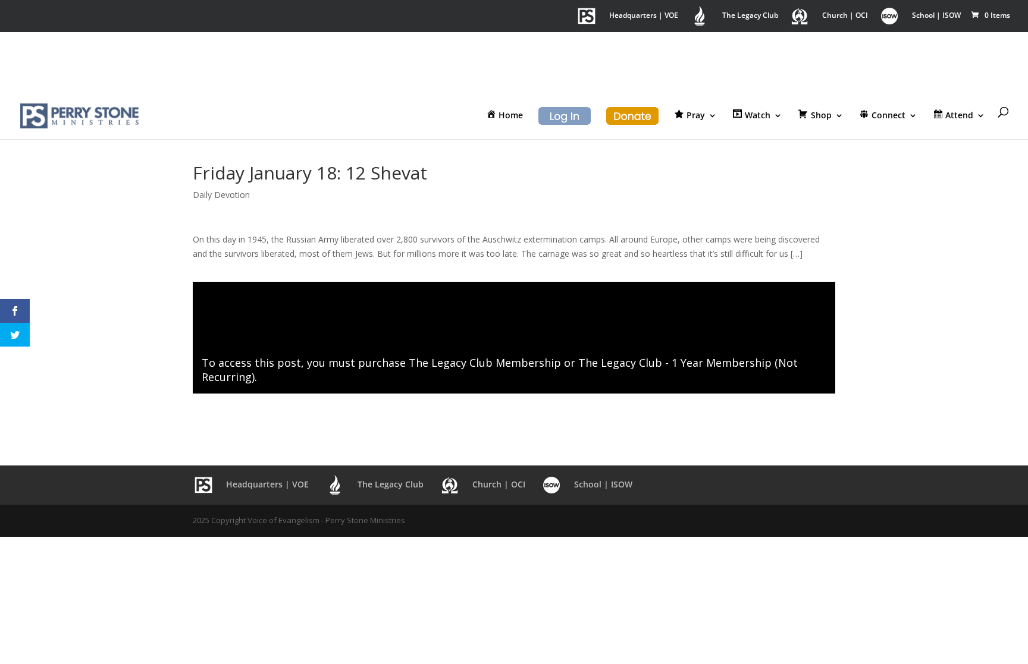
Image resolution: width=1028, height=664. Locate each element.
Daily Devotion (221, 194)
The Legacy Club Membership (485, 362)
